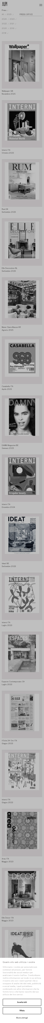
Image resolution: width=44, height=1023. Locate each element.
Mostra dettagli (22, 1018)
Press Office (26, 14)
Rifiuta (22, 1011)
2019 (12, 28)
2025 (9, 14)
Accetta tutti (22, 1002)
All (3, 14)
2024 (4, 19)
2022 (4, 24)
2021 (12, 24)
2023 (12, 19)
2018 (4, 33)
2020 (4, 28)
